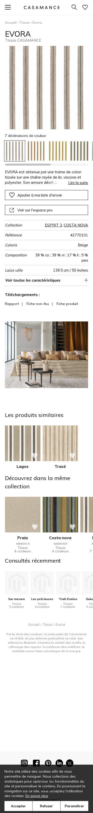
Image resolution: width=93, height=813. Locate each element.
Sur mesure (16, 599)
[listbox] (46, 151)
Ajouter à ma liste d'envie (39, 195)
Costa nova (60, 537)
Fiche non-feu (38, 304)
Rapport (12, 304)
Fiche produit (67, 304)
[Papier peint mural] (69, 764)
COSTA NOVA (76, 225)
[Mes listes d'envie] (85, 7)
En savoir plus (37, 796)
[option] (14, 151)
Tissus (24, 22)
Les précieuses (42, 599)
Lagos (23, 466)
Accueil (10, 22)
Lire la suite (78, 182)
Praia (22, 537)
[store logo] (41, 7)
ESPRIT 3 (53, 225)
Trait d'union (68, 599)
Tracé (60, 466)
